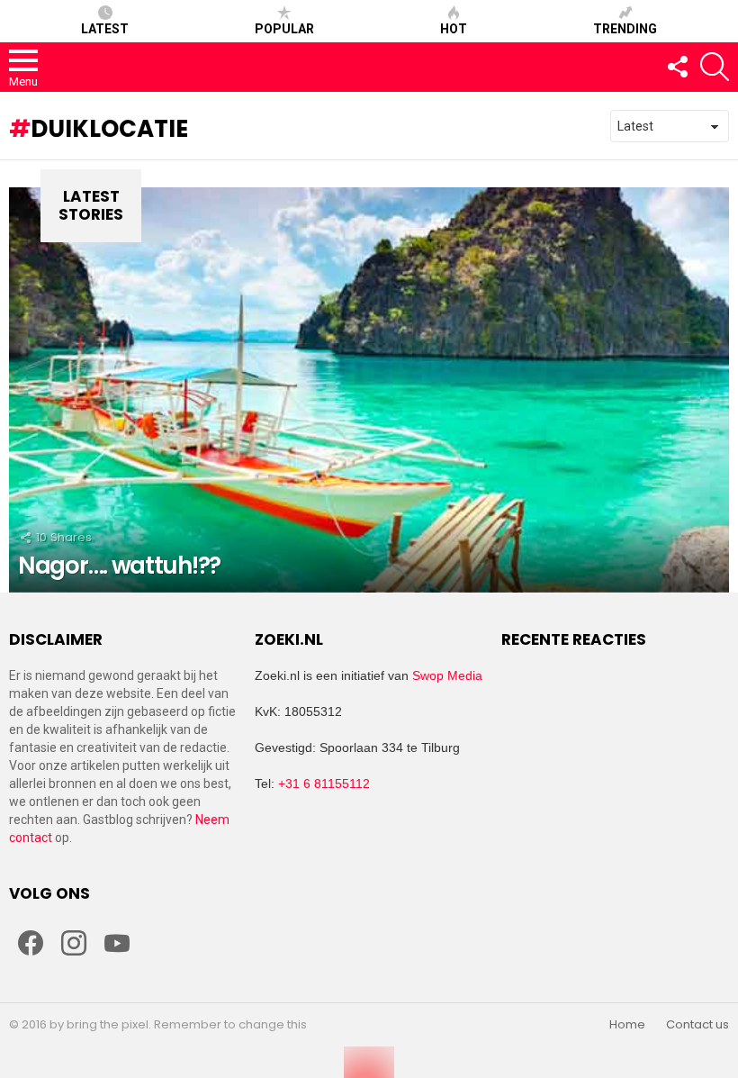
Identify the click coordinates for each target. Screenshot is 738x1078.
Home (627, 1025)
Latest (105, 29)
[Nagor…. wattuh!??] (369, 390)
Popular (284, 29)
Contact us (697, 1025)
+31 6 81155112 (324, 783)
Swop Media (447, 675)
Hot (453, 29)
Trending (625, 29)
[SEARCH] (714, 66)
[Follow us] (676, 66)
